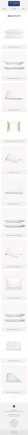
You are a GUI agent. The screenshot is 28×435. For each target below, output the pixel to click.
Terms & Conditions (14, 424)
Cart (23, 8)
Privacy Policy (14, 425)
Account (14, 8)
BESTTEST (16, 433)
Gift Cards (14, 427)
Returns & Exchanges (14, 422)
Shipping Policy (14, 421)
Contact (14, 419)
